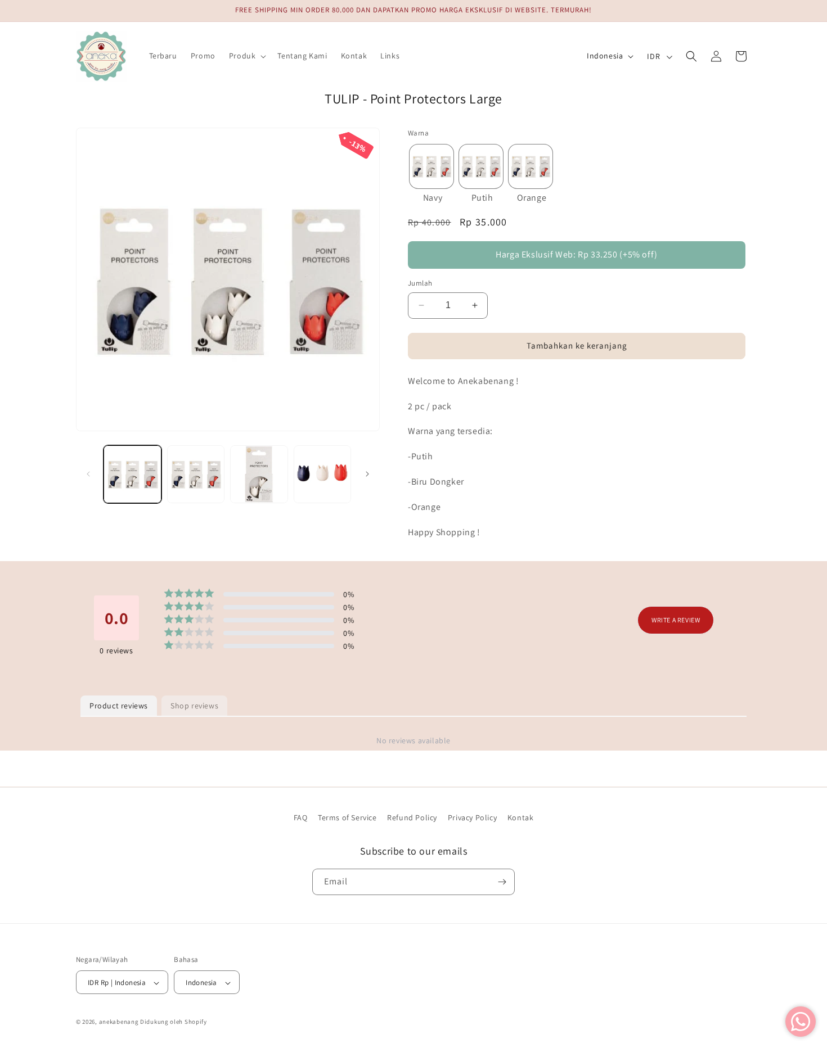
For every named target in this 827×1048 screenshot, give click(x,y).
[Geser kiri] (88, 474)
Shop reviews (194, 706)
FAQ (301, 817)
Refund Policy (412, 817)
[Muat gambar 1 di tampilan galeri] (132, 474)
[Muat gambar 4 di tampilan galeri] (323, 474)
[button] (246, 55)
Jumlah (420, 283)
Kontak (520, 817)
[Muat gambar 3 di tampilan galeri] (259, 474)
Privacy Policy (472, 817)
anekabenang (119, 1022)
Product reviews (118, 706)
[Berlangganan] (501, 882)
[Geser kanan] (367, 474)
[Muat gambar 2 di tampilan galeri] (196, 474)
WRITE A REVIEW (675, 620)
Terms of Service (347, 817)
